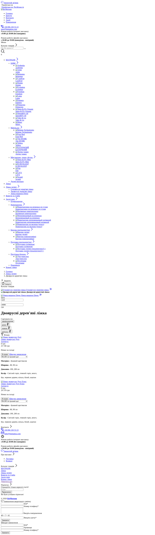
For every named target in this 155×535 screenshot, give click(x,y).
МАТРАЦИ (5, 468)
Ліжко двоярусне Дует (10, 340)
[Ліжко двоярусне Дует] (11, 337)
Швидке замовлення (17, 354)
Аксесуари (5, 477)
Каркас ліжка (6, 479)
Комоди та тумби (8, 475)
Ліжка (3, 471)
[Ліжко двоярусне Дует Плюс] (14, 382)
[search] (25, 48)
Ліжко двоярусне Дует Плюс (13, 385)
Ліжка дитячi (6, 473)
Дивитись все (6, 482)
